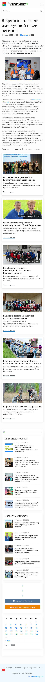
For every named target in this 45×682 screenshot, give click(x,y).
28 (26, 634)
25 (11, 634)
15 (31, 628)
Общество (24, 35)
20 (21, 631)
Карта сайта (27, 673)
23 (37, 631)
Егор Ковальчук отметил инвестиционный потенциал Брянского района (17, 270)
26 (16, 634)
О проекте (16, 673)
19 (16, 631)
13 (21, 628)
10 (6, 628)
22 (31, 631)
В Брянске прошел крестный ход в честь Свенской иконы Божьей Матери (22, 362)
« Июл (7, 641)
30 (37, 634)
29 (31, 634)
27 (21, 634)
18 (11, 631)
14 (26, 628)
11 (11, 628)
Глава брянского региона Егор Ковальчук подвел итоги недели (19, 178)
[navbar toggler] (41, 4)
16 (36, 628)
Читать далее (9, 192)
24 (6, 634)
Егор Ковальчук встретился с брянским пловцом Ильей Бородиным (22, 224)
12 (16, 628)
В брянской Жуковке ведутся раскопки (22, 406)
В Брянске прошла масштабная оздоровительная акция (18, 317)
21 (26, 631)
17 (6, 631)
